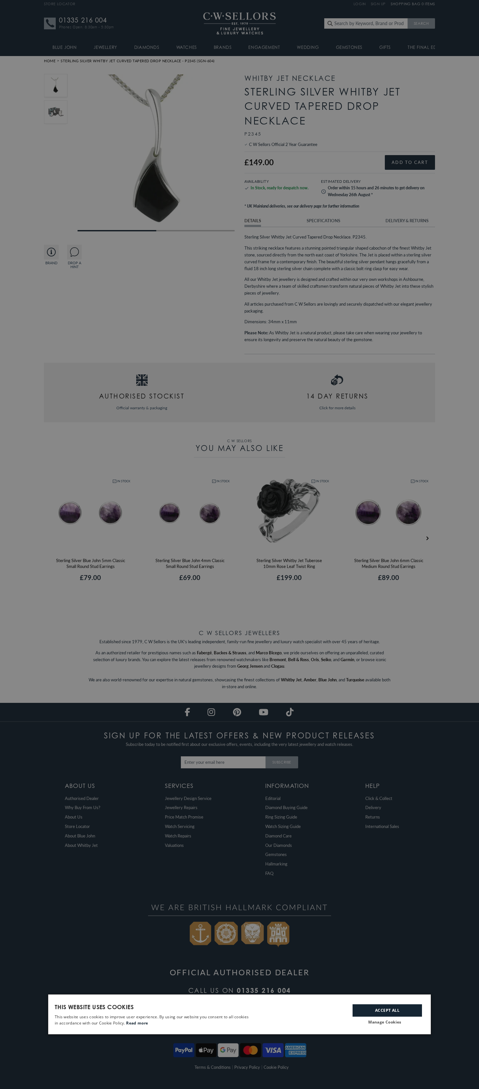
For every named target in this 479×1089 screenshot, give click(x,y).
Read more (137, 1023)
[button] (387, 1022)
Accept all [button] (387, 1010)
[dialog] (239, 1014)
